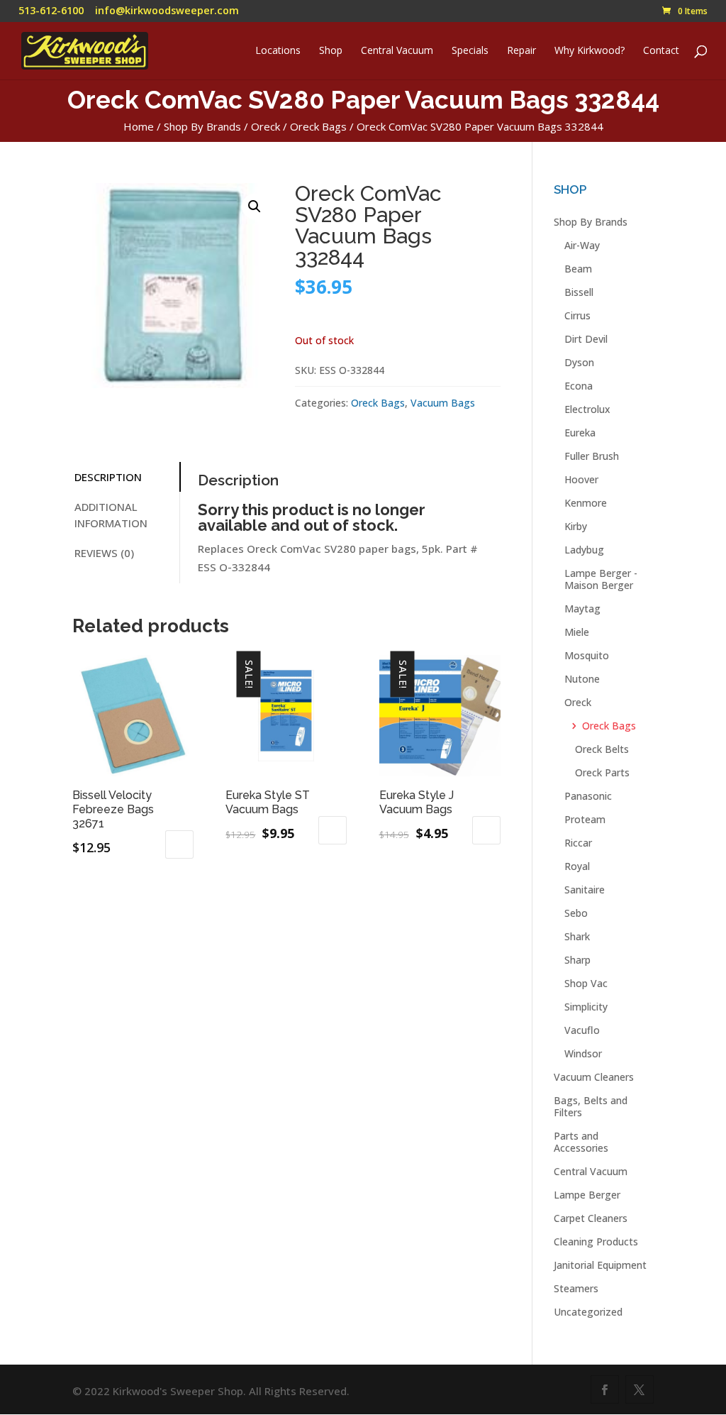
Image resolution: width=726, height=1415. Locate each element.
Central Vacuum (397, 51)
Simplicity (586, 1006)
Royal (577, 866)
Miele (576, 632)
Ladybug (584, 549)
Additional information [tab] (110, 515)
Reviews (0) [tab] (104, 553)
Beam (578, 268)
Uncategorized (588, 1311)
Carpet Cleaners (590, 1218)
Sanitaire (584, 889)
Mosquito (586, 655)
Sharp (577, 960)
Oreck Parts (602, 772)
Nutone (582, 679)
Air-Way (582, 245)
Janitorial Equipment (600, 1265)
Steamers (576, 1288)
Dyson (579, 362)
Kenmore (585, 503)
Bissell (578, 292)
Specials (470, 51)
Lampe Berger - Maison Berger (600, 579)
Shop (330, 51)
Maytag (582, 608)
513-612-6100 (51, 10)
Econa (578, 385)
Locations (278, 51)
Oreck (265, 126)
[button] (254, 206)
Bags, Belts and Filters (590, 1106)
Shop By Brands (202, 126)
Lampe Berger (587, 1194)
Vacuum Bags (443, 402)
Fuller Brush (591, 456)
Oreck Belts (602, 749)
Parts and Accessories (581, 1142)
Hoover (581, 479)
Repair (521, 51)
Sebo (576, 913)
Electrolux (587, 409)
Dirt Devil (586, 339)
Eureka (580, 432)
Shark (577, 936)
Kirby (575, 526)
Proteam (584, 819)
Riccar (578, 842)
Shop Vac (586, 983)
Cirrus (577, 315)
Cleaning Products (596, 1241)
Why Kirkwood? (589, 51)
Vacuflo (582, 1030)
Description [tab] (108, 477)
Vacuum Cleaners (594, 1077)
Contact (661, 51)
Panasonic (588, 796)
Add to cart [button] (179, 844)
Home (138, 126)
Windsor (583, 1053)
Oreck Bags (318, 126)
